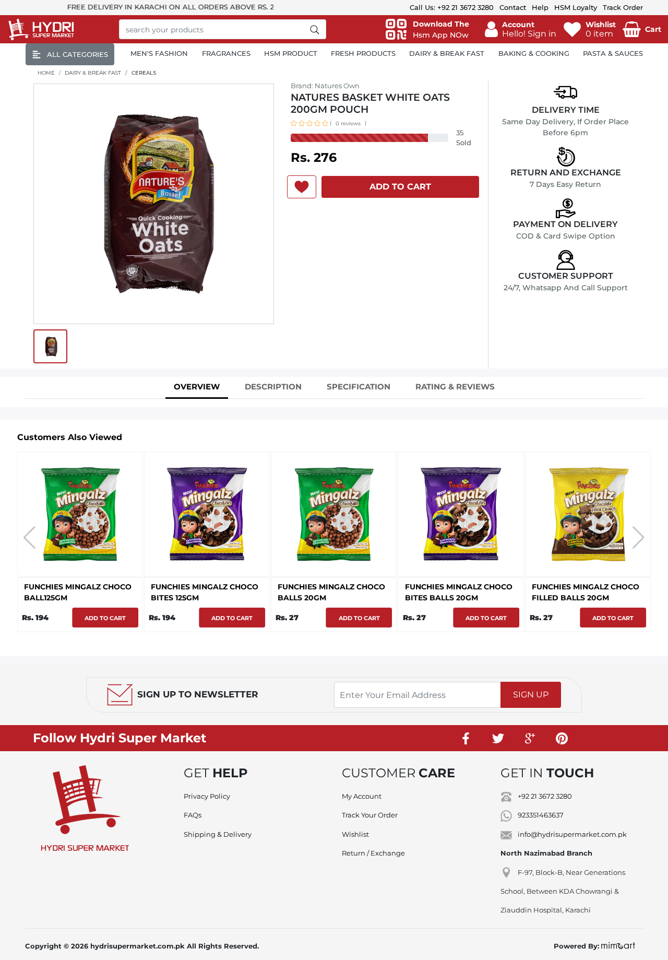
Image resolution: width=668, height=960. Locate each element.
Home (46, 73)
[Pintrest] (562, 738)
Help (540, 7)
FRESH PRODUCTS (363, 53)
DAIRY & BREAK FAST (446, 53)
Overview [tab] (197, 387)
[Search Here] (315, 29)
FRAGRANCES (226, 53)
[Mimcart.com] (618, 946)
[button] (520, 29)
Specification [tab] (358, 387)
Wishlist (355, 834)
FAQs (192, 815)
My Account (361, 796)
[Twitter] (498, 738)
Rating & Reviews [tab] (455, 387)
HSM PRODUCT (290, 53)
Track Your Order (370, 815)
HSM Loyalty (575, 7)
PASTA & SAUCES (613, 53)
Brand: (325, 85)
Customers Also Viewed (69, 437)
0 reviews (348, 123)
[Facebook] (467, 738)
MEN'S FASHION (159, 53)
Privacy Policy (207, 796)
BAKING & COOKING (533, 53)
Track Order (623, 7)
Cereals (144, 73)
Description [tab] (273, 387)
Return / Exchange (373, 853)
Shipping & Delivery (218, 834)
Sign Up (530, 695)
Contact (512, 7)
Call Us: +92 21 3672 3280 (452, 7)
